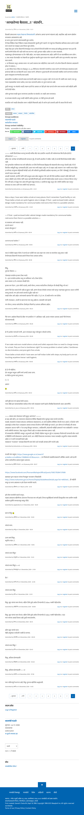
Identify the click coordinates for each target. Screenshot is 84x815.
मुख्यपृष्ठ (13, 17)
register (23, 138)
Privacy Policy (20, 808)
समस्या (15, 113)
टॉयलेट (26, 113)
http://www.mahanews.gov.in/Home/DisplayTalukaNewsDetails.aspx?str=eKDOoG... (37, 479)
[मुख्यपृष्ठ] (9, 7)
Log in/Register (11, 709)
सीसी (55, 792)
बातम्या (48, 792)
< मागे (22, 148)
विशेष (33, 792)
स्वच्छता (20, 113)
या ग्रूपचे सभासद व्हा (11, 733)
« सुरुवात (13, 148)
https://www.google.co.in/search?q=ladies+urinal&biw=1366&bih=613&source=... (24, 456)
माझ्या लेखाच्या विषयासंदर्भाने (26, 34)
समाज (12, 109)
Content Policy (31, 808)
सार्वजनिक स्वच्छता (11, 122)
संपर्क (36, 801)
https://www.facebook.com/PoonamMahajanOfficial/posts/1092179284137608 (35, 472)
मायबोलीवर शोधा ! (11, 766)
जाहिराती (40, 792)
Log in (10, 138)
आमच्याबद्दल (30, 801)
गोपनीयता (22, 801)
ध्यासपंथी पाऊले (10, 119)
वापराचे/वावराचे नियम (11, 801)
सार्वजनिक (31, 113)
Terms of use (9, 808)
